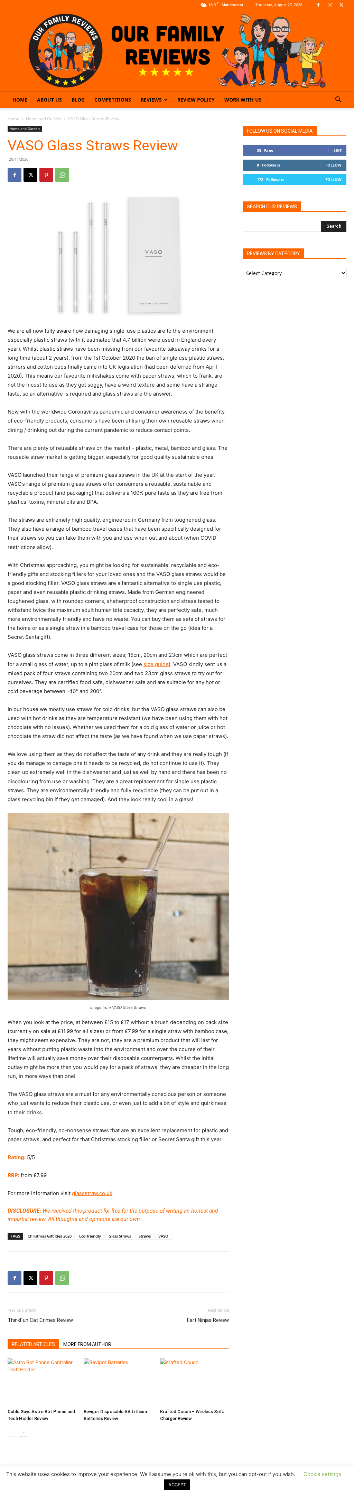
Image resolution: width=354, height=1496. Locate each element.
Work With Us (243, 99)
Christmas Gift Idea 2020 (50, 1236)
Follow (333, 165)
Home (19, 99)
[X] (341, 5)
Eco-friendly (90, 1236)
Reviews (151, 99)
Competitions (112, 99)
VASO (163, 1236)
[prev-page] (12, 1432)
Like (338, 150)
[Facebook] (318, 5)
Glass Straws (120, 1236)
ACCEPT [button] (177, 1484)
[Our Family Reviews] (177, 51)
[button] (338, 100)
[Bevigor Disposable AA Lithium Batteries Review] (118, 1382)
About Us (49, 99)
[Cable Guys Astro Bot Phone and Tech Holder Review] (42, 1382)
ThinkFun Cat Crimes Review (40, 1320)
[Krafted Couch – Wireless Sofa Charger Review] (194, 1382)
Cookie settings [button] (322, 1474)
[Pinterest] (46, 175)
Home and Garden (44, 119)
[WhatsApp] (62, 175)
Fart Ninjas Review (208, 1320)
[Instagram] (330, 5)
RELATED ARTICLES (33, 1344)
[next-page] (23, 1432)
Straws (145, 1236)
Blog (78, 99)
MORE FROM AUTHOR (87, 1344)
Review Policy (196, 99)
